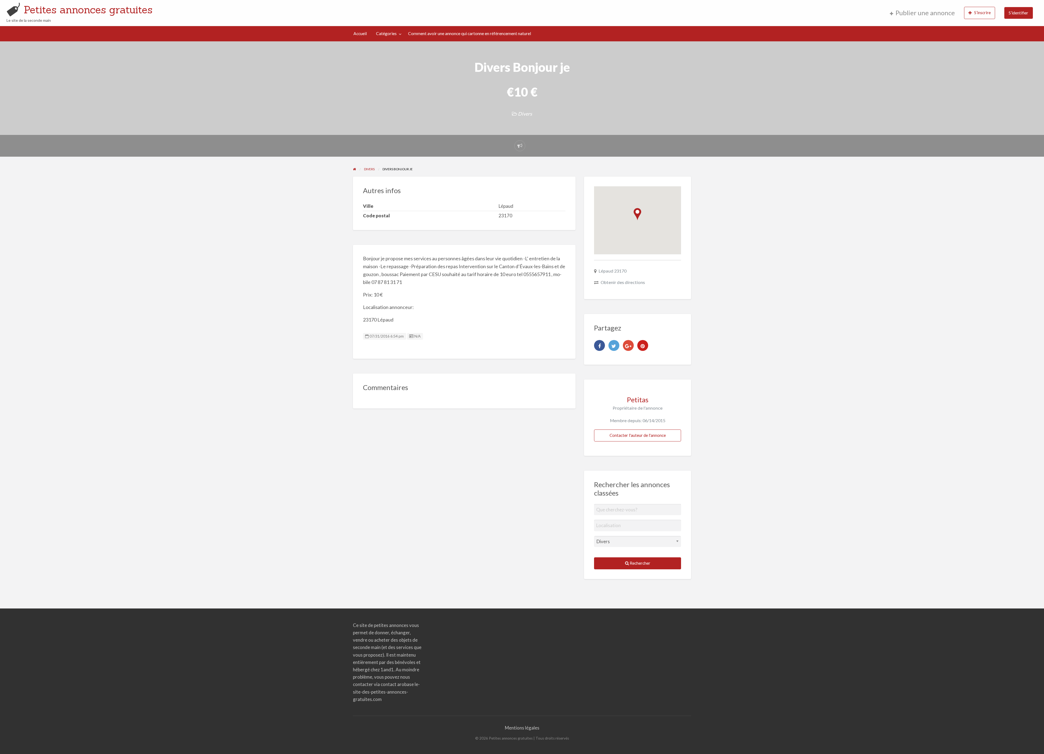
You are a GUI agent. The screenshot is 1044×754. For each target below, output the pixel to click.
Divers (525, 114)
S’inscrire (982, 12)
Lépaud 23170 (612, 270)
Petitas (637, 399)
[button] (637, 214)
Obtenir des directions (623, 282)
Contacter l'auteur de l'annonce (638, 435)
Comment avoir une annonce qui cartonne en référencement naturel (469, 33)
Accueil (360, 33)
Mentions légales (522, 728)
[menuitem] (922, 13)
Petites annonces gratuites (88, 9)
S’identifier (1018, 12)
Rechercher (639, 563)
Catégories (386, 33)
